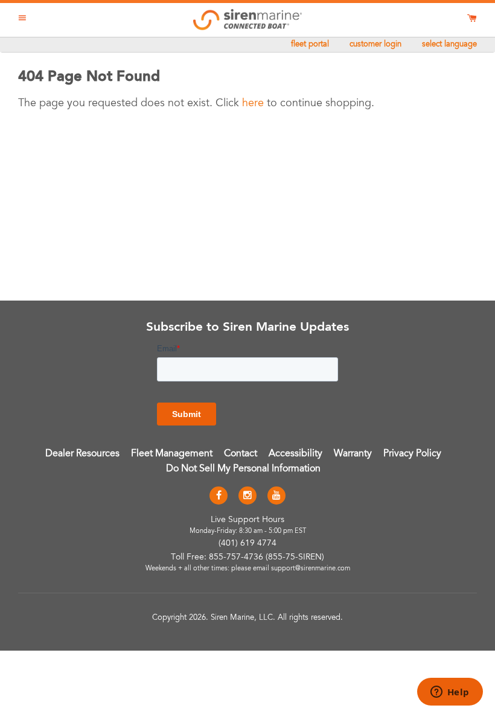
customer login (375, 45)
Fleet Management (171, 454)
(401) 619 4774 (247, 544)
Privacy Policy (412, 454)
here (253, 103)
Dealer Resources (82, 454)
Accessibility (295, 454)
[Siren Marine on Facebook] (218, 496)
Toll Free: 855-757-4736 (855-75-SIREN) (247, 557)
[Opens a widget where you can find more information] (450, 693)
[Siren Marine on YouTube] (276, 496)
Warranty (353, 454)
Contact (240, 454)
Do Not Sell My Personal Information (243, 469)
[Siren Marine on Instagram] (247, 496)
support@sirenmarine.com (310, 569)
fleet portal (310, 45)
